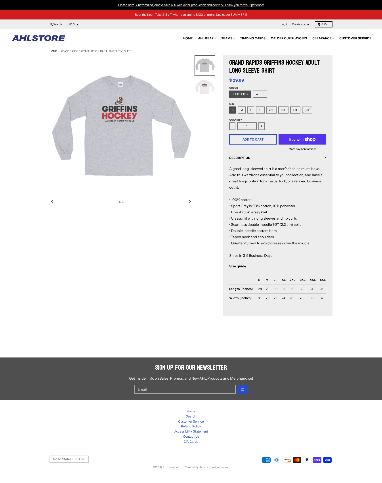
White (260, 94)
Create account (301, 24)
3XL (283, 110)
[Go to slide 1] (119, 202)
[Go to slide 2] (123, 202)
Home (53, 51)
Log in (284, 24)
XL (260, 110)
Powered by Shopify (196, 467)
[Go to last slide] (53, 202)
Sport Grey (240, 94)
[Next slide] (190, 202)
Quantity (235, 119)
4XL (295, 110)
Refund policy (220, 467)
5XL (307, 110)
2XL (271, 110)
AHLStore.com (171, 467)
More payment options (302, 149)
